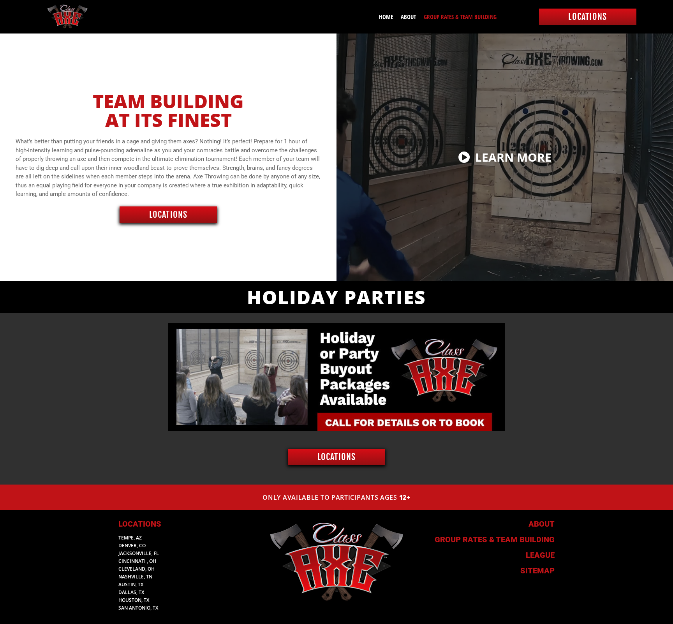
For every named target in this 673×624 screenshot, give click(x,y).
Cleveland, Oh (136, 569)
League (540, 555)
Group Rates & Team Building (460, 17)
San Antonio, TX (138, 608)
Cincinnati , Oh (137, 561)
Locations (139, 524)
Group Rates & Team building (495, 539)
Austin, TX (130, 584)
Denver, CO (132, 545)
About (408, 17)
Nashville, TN (135, 576)
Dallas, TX (131, 592)
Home (386, 17)
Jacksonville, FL (138, 553)
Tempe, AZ (130, 537)
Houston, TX (133, 600)
